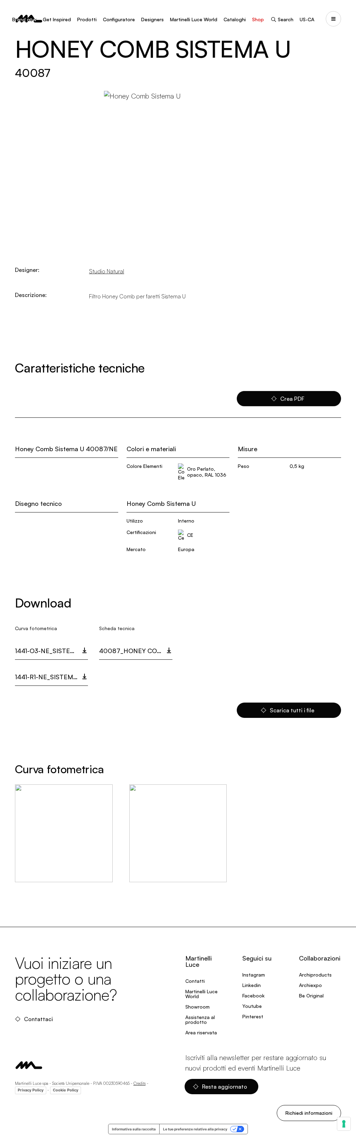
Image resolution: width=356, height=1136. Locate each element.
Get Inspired (57, 19)
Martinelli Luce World (193, 19)
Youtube (252, 1006)
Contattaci (38, 1019)
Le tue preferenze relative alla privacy (195, 1129)
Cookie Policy (65, 1090)
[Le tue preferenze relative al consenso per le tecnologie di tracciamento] (343, 1123)
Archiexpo (310, 985)
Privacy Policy (30, 1090)
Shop (258, 19)
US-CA (307, 19)
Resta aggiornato (224, 1086)
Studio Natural (106, 271)
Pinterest (252, 1016)
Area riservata (201, 1032)
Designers (152, 19)
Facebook (253, 995)
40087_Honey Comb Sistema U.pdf (135, 651)
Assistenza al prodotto (200, 1019)
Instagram (253, 975)
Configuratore (119, 19)
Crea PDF (292, 398)
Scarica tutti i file (292, 710)
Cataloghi (235, 19)
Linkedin (251, 985)
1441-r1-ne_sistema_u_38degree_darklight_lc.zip (51, 677)
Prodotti (87, 19)
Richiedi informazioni (308, 1113)
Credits (140, 1083)
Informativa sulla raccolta (134, 1129)
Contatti (195, 981)
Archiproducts (315, 975)
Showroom (197, 1007)
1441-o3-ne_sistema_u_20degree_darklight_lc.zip (51, 651)
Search (285, 19)
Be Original (311, 995)
